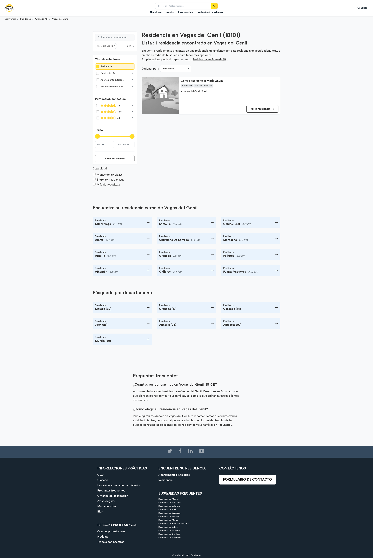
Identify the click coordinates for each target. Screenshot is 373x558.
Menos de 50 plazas (110, 174)
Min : (99, 144)
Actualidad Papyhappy (210, 12)
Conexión (362, 8)
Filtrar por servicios (115, 159)
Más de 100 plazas (108, 184)
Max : (120, 144)
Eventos (170, 12)
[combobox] (117, 37)
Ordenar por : (150, 68)
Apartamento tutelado (112, 80)
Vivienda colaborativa (112, 86)
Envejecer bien (186, 12)
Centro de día (108, 73)
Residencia (106, 66)
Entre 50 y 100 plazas (110, 179)
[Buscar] (214, 6)
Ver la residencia (260, 108)
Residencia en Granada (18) (210, 59)
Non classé (156, 12)
